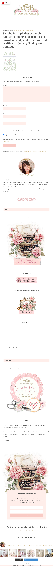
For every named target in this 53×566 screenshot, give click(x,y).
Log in (39, 565)
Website (5, 121)
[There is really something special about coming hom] (40, 553)
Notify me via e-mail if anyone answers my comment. (18, 135)
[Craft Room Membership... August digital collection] (31, 553)
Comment (6, 85)
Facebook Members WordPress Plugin (13, 347)
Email (5, 113)
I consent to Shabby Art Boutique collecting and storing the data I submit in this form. (26, 140)
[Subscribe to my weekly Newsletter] (26, 266)
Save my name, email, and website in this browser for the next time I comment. (24, 130)
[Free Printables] (26, 280)
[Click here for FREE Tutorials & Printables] (26, 304)
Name (5, 105)
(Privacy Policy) (7, 141)
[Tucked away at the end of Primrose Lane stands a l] (22, 553)
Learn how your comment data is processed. (34, 151)
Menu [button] (27, 563)
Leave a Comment (29, 30)
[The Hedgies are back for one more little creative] (4, 553)
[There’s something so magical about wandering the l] (49, 553)
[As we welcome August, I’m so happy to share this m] (13, 553)
